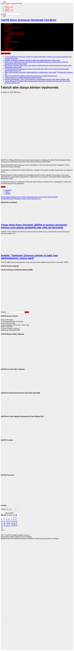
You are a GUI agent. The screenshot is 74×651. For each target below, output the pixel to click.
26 (7, 526)
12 (7, 521)
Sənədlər (8, 38)
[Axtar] (1, 2)
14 (12, 521)
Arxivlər (3, 509)
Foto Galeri (8, 50)
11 (4, 521)
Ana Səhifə (8, 24)
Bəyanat (7, 40)
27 (9, 526)
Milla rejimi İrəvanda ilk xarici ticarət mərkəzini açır (21, 198)
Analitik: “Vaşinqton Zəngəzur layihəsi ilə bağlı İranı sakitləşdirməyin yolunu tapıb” (32, 60)
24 (2, 526)
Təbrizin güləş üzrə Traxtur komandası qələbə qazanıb (23, 77)
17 (2, 523)
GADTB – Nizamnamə (16, 33)
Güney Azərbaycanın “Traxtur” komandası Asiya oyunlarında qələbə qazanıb (29, 197)
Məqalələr (8, 29)
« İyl (2, 530)
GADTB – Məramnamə (16, 34)
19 (7, 523)
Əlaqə (7, 46)
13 (9, 521)
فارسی (7, 9)
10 (2, 521)
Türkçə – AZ (9, 7)
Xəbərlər (8, 26)
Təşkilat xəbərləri (14, 27)
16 (16, 521)
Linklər (7, 45)
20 (9, 523)
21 (12, 523)
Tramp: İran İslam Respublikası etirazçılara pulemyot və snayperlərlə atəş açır (31, 76)
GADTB (7, 31)
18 (4, 523)
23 (16, 523)
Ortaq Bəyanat (13, 41)
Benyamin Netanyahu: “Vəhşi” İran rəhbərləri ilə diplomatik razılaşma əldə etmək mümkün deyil (37, 79)
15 (14, 521)
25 (4, 526)
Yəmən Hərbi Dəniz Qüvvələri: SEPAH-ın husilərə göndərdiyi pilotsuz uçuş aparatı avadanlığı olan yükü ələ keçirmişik (34, 226)
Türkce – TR (9, 10)
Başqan (7, 36)
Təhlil (6, 43)
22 (14, 523)
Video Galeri (9, 48)
